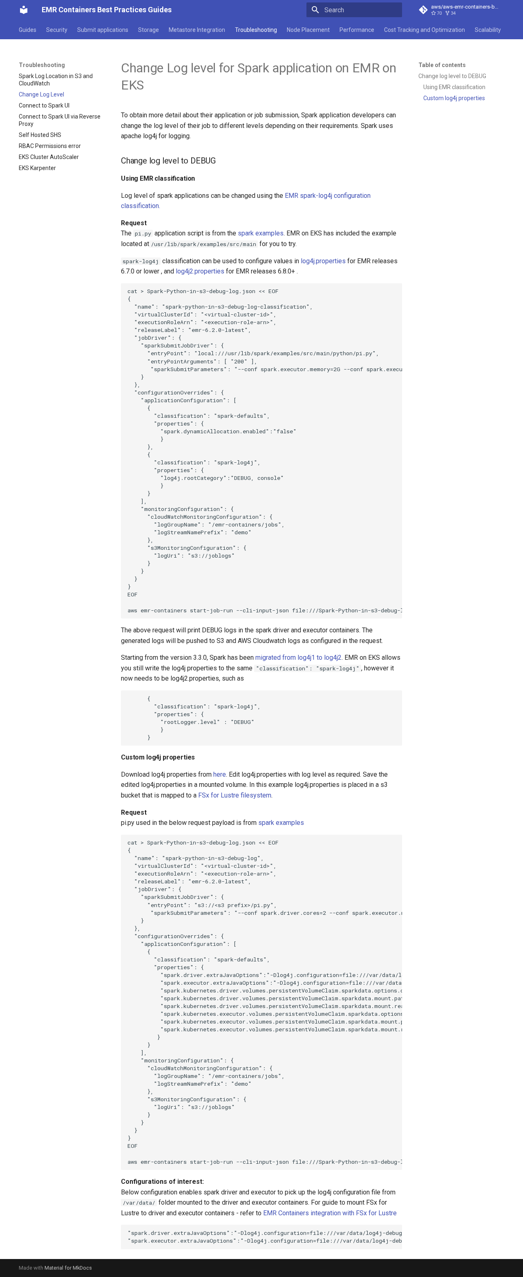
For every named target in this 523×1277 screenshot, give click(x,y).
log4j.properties (323, 261)
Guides (27, 30)
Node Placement (308, 30)
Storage (148, 30)
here (219, 774)
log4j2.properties (200, 271)
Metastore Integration (197, 30)
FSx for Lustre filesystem (234, 795)
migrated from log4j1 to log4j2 (298, 657)
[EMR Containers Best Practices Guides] (24, 10)
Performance (357, 30)
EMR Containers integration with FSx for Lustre (330, 1213)
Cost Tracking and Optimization (424, 30)
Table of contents (442, 65)
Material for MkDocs (68, 1268)
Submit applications (102, 30)
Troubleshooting (256, 30)
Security (56, 30)
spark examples (261, 233)
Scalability (488, 30)
